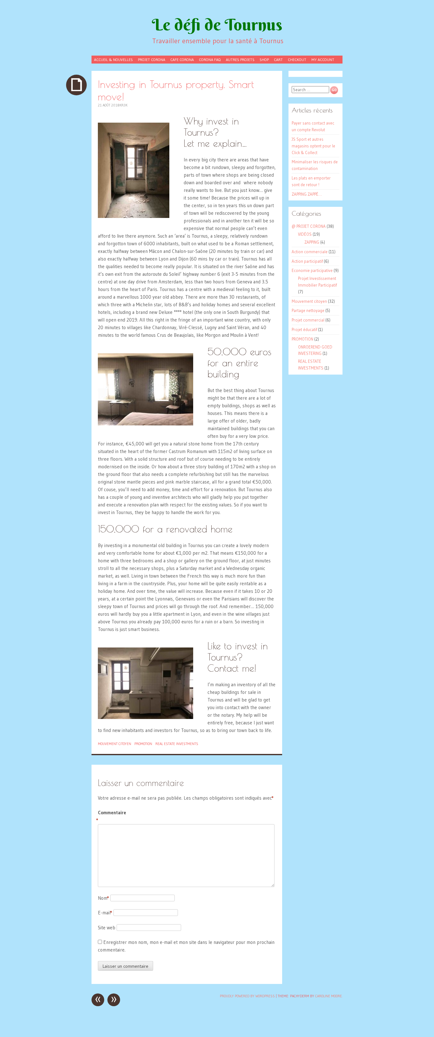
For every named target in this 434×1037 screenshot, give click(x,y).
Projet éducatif (304, 329)
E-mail (105, 913)
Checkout (297, 59)
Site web (106, 928)
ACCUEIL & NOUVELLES (113, 59)
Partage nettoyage (308, 310)
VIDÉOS (305, 234)
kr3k (123, 105)
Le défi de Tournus (217, 24)
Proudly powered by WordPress (247, 996)
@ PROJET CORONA (309, 226)
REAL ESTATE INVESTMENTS (176, 744)
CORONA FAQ (210, 59)
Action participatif (307, 261)
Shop (264, 59)
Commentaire (111, 816)
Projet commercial (308, 319)
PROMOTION (143, 744)
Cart (278, 59)
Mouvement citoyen (114, 744)
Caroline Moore (328, 996)
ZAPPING (311, 242)
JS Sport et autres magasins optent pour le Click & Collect (313, 146)
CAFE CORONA (182, 59)
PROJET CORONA (151, 59)
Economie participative (312, 270)
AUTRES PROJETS (240, 59)
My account (322, 59)
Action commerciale (310, 251)
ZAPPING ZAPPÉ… (307, 194)
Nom (103, 898)
